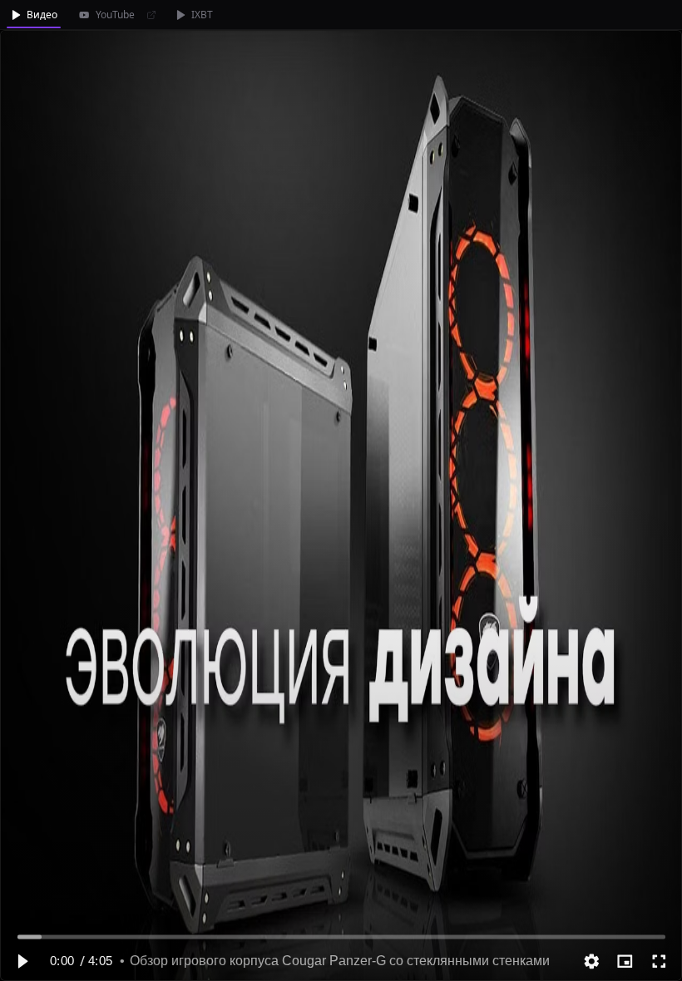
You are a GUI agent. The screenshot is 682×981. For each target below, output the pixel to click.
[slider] (341, 936)
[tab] (33, 15)
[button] (21, 961)
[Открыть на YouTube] (151, 15)
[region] (341, 505)
